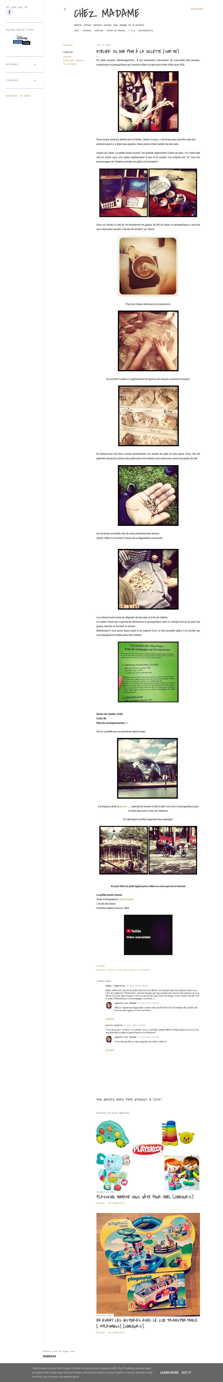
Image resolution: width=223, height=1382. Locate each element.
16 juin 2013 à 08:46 (136, 986)
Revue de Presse (116, 30)
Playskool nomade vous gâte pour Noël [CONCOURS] (144, 1197)
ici (126, 723)
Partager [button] (68, 45)
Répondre (110, 1019)
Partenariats (145, 30)
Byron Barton (127, 899)
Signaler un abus (18, 96)
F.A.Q (132, 30)
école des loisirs (73, 60)
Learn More (169, 1372)
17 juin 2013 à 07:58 (134, 1025)
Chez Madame (106, 13)
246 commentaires (116, 1333)
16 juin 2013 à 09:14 (148, 1003)
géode (123, 806)
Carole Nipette (114, 1025)
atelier (67, 57)
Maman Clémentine (115, 986)
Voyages (87, 30)
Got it (186, 1372)
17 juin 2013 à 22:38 (148, 1037)
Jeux (76, 30)
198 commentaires (116, 1203)
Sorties (99, 30)
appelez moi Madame (126, 1003)
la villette (69, 64)
